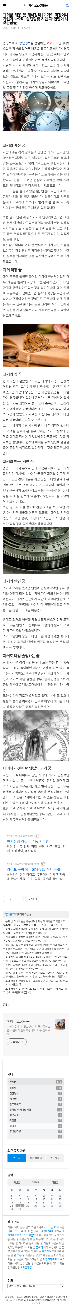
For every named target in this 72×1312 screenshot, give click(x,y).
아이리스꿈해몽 (36, 5)
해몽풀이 (49, 1231)
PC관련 (35, 1098)
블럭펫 (39, 1247)
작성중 (35, 1120)
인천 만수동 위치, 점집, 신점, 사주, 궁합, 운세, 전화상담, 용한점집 (36, 849)
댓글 (5, 1004)
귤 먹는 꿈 (19, 1255)
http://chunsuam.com (20, 835)
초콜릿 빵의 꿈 (27, 1239)
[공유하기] (14, 899)
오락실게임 (26, 1267)
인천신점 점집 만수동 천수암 (28, 841)
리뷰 (56, 1227)
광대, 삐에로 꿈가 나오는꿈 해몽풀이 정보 (27, 952)
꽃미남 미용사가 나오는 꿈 (21, 1247)
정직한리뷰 (35, 1131)
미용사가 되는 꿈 (32, 1251)
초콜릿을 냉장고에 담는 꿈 (39, 1255)
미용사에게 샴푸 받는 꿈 (20, 1263)
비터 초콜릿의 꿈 (52, 1247)
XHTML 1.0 (11, 1300)
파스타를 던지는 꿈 (34, 1231)
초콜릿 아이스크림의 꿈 (29, 1259)
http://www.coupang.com (23, 863)
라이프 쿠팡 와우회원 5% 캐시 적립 (33, 869)
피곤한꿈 (15, 1267)
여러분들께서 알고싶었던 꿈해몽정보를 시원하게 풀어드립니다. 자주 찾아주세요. (28, 1030)
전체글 (35, 1081)
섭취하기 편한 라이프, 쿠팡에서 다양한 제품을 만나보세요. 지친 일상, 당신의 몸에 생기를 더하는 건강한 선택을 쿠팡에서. (36, 877)
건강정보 (35, 1093)
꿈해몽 (6, 28)
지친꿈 (57, 1231)
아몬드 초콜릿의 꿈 (54, 1243)
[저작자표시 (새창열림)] (42, 899)
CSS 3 (25, 1300)
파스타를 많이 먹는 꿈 (31, 1243)
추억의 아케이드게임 (35, 1109)
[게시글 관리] (19, 899)
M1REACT (17, 1297)
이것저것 (35, 1114)
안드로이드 (35, 1104)
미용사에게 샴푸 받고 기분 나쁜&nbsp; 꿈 (30, 1227)
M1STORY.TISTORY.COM (48, 1297)
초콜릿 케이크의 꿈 (46, 1235)
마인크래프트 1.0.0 (53, 1259)
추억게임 (46, 1251)
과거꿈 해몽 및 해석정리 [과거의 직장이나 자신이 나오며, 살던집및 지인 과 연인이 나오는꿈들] (35, 19)
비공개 (35, 1125)
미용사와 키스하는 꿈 (47, 1239)
